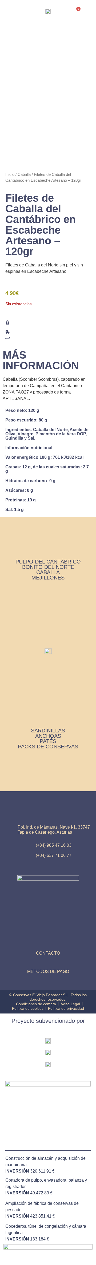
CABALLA (48, 572)
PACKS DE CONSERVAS (48, 746)
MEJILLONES (48, 578)
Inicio (17, 44)
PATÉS (48, 741)
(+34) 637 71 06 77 (53, 855)
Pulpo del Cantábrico (48, 562)
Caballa (28, 44)
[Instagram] (48, 962)
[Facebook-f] (61, 962)
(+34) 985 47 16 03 (53, 845)
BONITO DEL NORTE (48, 567)
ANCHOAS (48, 736)
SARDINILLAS (48, 730)
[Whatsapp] (34, 962)
